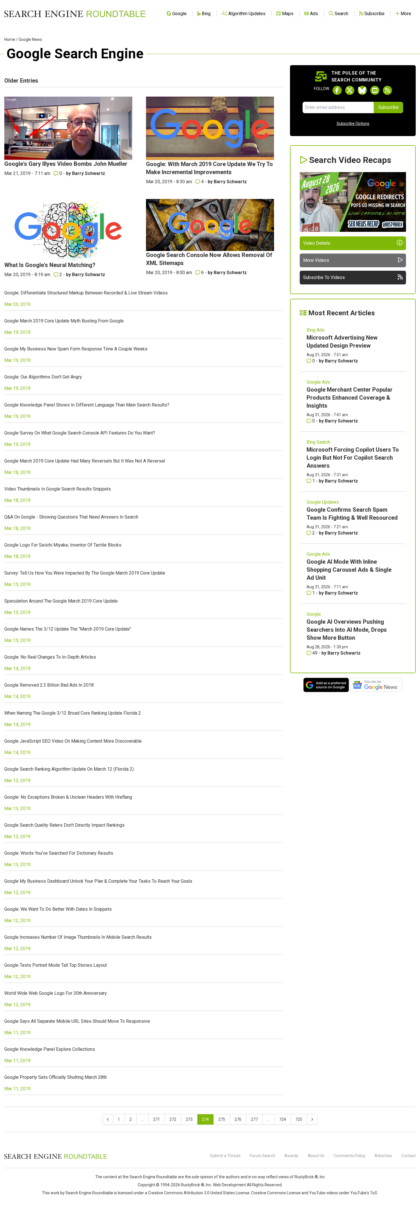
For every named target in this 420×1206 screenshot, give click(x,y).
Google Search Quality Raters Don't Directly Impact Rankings (64, 825)
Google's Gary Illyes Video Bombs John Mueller (65, 163)
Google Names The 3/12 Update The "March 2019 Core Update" (67, 629)
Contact (408, 1155)
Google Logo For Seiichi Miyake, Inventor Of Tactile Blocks (62, 545)
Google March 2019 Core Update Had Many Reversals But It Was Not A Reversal (84, 461)
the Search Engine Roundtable (150, 1177)
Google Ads (318, 382)
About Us (316, 1155)
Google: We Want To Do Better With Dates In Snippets (58, 909)
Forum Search (262, 1155)
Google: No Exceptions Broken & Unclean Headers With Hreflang (68, 797)
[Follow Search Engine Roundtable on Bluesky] (362, 90)
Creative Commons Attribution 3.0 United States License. (199, 1193)
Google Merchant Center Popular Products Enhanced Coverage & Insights (350, 397)
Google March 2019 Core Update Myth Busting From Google (64, 321)
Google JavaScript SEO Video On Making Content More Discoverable (73, 741)
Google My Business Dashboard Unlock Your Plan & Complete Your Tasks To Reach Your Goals (98, 881)
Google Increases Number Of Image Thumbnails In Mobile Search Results (78, 937)
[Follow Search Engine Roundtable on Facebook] (337, 90)
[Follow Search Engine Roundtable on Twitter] (349, 90)
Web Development (229, 1185)
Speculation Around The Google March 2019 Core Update (61, 601)
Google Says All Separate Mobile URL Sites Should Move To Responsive (77, 1021)
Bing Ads (316, 330)
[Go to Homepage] (74, 14)
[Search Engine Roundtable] (55, 1158)
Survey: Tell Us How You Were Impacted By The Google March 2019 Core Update (84, 573)
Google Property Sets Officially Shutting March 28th (55, 1077)
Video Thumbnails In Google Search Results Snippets (57, 489)
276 (238, 1119)
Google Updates (323, 502)
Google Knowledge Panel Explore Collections (49, 1049)
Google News (30, 39)
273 (189, 1119)
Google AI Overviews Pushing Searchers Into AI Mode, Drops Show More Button (347, 629)
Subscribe (388, 107)
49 (315, 653)
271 (156, 1119)
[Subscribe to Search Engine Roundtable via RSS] (387, 90)
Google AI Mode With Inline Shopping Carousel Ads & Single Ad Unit (349, 569)
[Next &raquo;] (312, 1119)
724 (282, 1119)
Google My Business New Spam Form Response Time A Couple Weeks (75, 349)
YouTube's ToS (363, 1193)
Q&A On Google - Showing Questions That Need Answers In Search (71, 517)
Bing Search (318, 442)
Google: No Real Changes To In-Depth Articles (50, 657)
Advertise (383, 1155)
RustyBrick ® (192, 1185)
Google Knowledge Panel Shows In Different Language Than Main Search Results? (86, 405)
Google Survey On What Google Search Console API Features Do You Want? (79, 433)
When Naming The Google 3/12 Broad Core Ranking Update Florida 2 (72, 713)
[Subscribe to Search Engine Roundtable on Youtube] (374, 90)
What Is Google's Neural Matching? (49, 265)
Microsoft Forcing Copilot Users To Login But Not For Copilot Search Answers (353, 457)
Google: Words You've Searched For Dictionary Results (58, 853)
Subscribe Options (353, 123)
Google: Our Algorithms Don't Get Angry (43, 377)
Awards (291, 1155)
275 (221, 1119)
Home (9, 39)
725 (298, 1119)
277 (254, 1119)
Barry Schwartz (88, 173)
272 (172, 1119)
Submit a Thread (225, 1155)
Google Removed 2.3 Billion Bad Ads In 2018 (49, 685)
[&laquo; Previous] (107, 1119)
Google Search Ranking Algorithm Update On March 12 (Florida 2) (69, 769)
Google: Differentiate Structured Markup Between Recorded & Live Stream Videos (86, 293)
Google (314, 614)
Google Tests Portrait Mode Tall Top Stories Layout (55, 965)
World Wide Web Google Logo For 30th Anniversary (55, 993)
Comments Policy (349, 1155)
